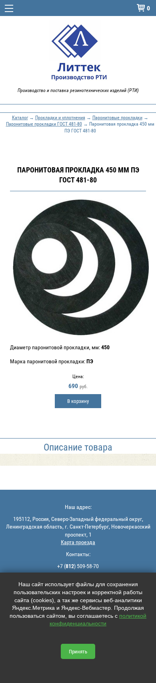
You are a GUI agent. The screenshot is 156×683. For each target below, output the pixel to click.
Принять (78, 651)
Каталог (20, 117)
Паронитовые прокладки (117, 117)
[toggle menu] (9, 8)
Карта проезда (78, 542)
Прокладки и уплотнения (60, 117)
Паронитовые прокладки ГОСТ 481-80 (44, 123)
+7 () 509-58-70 (78, 566)
